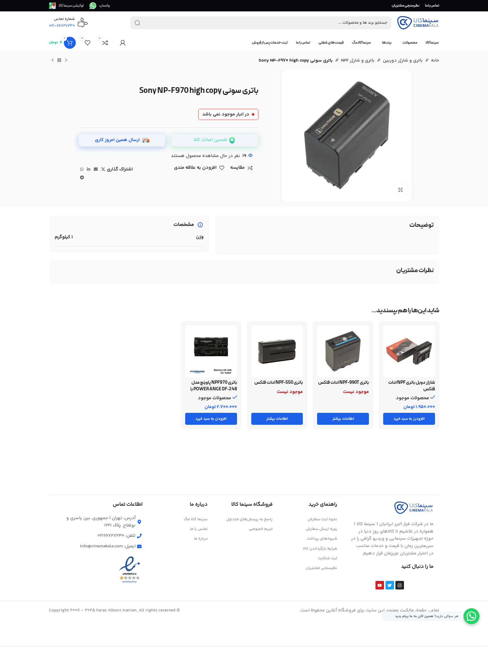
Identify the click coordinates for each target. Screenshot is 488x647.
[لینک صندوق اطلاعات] (99, 5)
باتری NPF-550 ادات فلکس (278, 382)
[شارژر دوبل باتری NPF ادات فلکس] (409, 351)
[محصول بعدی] (52, 60)
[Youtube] (379, 585)
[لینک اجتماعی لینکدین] (88, 170)
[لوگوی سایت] (418, 22)
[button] (409, 419)
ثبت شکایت (327, 558)
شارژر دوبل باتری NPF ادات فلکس (411, 385)
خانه (435, 60)
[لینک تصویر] (414, 507)
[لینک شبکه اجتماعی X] (103, 170)
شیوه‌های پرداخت (322, 539)
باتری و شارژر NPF (358, 60)
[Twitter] (389, 585)
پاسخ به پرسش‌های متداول (249, 519)
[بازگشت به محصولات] (59, 60)
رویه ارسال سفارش (321, 529)
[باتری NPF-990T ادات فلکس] (343, 351)
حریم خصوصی (261, 529)
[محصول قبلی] (66, 60)
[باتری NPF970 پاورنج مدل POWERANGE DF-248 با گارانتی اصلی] (211, 351)
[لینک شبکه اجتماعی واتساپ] (81, 170)
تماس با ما (199, 529)
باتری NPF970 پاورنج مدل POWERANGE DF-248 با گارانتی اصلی (213, 389)
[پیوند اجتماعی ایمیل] (95, 170)
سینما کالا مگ (196, 519)
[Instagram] (399, 585)
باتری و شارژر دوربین (403, 60)
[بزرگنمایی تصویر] (400, 190)
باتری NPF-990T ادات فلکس (343, 382)
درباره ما (201, 539)
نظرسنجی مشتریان (321, 568)
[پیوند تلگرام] (82, 178)
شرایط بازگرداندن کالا (320, 549)
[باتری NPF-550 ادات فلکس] (277, 351)
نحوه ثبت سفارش (322, 519)
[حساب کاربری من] (123, 42)
